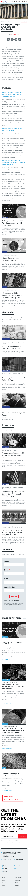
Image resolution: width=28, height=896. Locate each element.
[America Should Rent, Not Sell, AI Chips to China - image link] (14, 332)
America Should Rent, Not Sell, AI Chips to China (12, 347)
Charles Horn (15, 34)
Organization (9, 587)
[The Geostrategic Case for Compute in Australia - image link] (14, 761)
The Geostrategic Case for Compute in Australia (11, 774)
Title (6, 578)
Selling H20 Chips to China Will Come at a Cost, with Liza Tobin (13, 223)
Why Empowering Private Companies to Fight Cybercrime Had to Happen (13, 686)
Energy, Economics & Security (9, 373)
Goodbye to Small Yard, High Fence (13, 413)
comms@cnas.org (16, 600)
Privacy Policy (12, 604)
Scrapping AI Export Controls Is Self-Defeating (14, 379)
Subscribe (14, 596)
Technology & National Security (9, 255)
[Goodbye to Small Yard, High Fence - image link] (14, 400)
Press (16, 882)
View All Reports (8, 796)
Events (3, 880)
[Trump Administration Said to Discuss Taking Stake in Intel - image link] (14, 440)
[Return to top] (25, 893)
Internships (4, 882)
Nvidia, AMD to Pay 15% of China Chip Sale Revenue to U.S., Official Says (13, 532)
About (3, 877)
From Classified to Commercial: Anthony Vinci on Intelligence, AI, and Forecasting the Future (13, 730)
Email (6, 570)
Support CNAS (18, 877)
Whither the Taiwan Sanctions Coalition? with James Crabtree (12, 643)
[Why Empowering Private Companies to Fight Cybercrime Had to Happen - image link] (14, 672)
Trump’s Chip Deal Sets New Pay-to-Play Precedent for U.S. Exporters (13, 493)
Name (6, 561)
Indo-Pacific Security (7, 342)
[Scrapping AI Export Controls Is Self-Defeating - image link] (14, 364)
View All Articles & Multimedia (12, 799)
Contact (17, 885)
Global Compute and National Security (10, 259)
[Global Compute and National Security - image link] (14, 245)
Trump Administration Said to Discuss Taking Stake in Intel (13, 455)
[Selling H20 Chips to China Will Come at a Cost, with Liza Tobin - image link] (14, 211)
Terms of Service (14, 842)
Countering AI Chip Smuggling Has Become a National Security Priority (12, 295)
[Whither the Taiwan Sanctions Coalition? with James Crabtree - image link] (14, 630)
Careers (3, 885)
